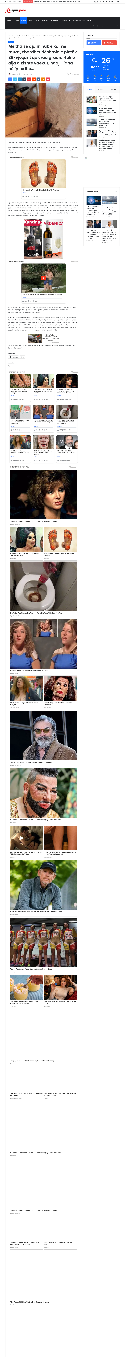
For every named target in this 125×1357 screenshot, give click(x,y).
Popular (89, 89)
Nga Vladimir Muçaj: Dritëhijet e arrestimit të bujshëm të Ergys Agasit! (107, 133)
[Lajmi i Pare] (16, 10)
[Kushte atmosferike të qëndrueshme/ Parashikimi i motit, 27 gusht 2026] (92, 122)
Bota (30, 20)
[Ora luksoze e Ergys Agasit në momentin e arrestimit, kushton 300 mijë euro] (92, 99)
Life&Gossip (55, 20)
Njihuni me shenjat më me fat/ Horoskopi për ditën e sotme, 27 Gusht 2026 (107, 111)
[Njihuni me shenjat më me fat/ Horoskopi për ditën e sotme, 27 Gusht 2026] (92, 110)
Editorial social (78, 20)
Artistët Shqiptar (41, 20)
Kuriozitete (66, 20)
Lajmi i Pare (15, 74)
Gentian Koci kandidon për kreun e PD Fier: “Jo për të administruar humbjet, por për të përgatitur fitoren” (107, 144)
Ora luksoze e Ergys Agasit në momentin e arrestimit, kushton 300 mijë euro (107, 100)
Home (89, 20)
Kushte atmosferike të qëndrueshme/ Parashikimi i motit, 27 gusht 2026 (107, 123)
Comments (113, 89)
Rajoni (23, 20)
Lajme (9, 20)
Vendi (17, 20)
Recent (100, 89)
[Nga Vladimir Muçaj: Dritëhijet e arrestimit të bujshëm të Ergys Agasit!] (92, 133)
